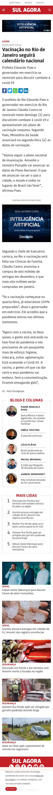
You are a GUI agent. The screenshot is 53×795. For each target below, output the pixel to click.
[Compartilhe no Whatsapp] (15, 90)
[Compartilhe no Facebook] (4, 90)
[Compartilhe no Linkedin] (26, 90)
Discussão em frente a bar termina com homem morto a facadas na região (28, 504)
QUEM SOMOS (14, 3)
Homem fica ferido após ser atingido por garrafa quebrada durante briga (28, 535)
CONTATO (40, 3)
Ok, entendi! (11, 789)
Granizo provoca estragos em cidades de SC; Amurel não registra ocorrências (27, 515)
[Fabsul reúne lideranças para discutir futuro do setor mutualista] (26, 573)
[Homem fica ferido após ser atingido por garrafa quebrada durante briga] (26, 690)
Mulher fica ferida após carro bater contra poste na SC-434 (27, 525)
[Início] (26, 11)
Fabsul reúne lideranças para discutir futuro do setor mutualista (27, 547)
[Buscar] (49, 10)
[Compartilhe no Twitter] (9, 90)
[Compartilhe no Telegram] (20, 90)
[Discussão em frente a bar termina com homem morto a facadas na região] (26, 651)
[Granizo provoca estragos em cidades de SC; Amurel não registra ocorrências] (26, 612)
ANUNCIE (28, 3)
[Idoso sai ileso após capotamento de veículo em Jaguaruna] (26, 729)
